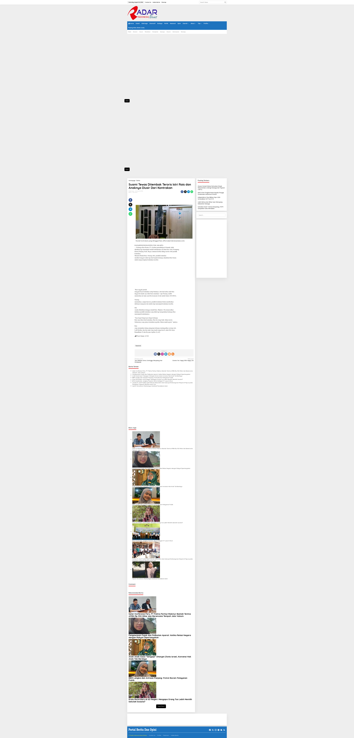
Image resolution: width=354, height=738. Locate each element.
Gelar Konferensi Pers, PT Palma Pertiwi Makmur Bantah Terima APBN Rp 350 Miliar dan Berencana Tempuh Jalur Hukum (162, 371)
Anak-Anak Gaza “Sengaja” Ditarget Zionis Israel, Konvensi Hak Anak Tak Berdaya (157, 376)
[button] (225, 2)
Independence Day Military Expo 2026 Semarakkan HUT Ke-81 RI (209, 198)
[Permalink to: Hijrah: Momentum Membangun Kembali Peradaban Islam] (146, 569)
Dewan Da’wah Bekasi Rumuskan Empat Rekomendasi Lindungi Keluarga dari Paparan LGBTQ (211, 187)
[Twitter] (158, 354)
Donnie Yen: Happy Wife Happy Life (183, 359)
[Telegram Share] (188, 191)
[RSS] (172, 354)
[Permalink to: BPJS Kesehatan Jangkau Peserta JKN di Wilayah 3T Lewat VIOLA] (146, 531)
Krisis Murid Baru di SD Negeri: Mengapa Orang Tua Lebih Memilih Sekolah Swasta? (157, 379)
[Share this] (182, 191)
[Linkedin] (165, 354)
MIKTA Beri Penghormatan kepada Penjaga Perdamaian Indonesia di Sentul (211, 193)
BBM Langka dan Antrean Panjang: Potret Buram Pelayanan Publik (152, 377)
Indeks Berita (174, 735)
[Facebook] (155, 354)
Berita (130, 192)
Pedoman (166, 735)
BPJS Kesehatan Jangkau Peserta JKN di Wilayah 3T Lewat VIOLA (152, 381)
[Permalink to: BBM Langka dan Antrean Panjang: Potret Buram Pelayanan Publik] (146, 495)
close (127, 101)
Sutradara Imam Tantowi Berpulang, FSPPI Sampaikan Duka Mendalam (210, 207)
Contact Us (152, 735)
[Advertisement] (135, 67)
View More (161, 706)
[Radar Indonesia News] (142, 13)
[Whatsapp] (191, 191)
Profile (159, 735)
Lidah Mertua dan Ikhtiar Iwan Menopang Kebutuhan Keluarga (210, 203)
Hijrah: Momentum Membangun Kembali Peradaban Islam (150, 386)
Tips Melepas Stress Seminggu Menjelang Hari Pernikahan (148, 360)
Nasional (138, 346)
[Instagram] (162, 354)
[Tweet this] (185, 191)
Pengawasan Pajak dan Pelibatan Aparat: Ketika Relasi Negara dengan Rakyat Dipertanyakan (161, 374)
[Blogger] (169, 354)
